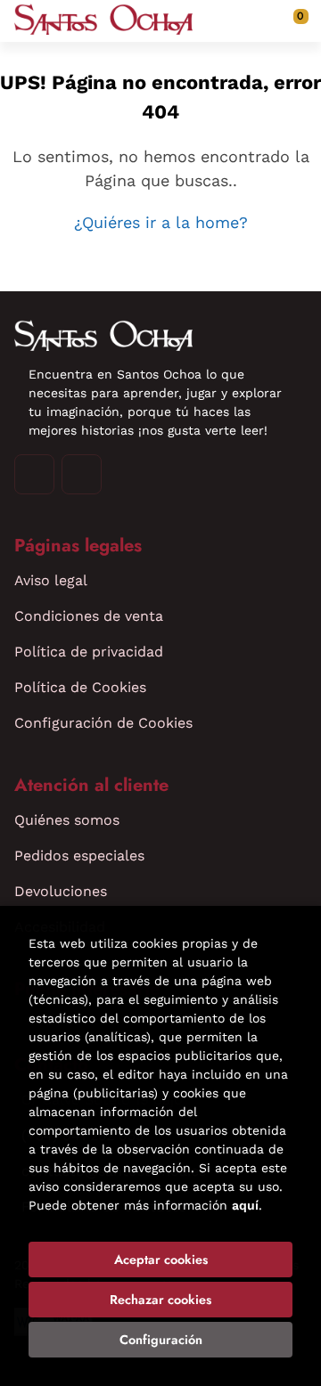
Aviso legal (50, 580)
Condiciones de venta (88, 615)
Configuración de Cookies (103, 722)
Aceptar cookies (161, 1259)
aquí (245, 1205)
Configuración (160, 1340)
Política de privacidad (88, 651)
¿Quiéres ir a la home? (161, 222)
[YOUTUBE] (82, 474)
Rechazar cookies (160, 1300)
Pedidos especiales (79, 855)
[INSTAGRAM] (34, 474)
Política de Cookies (80, 687)
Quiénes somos (66, 819)
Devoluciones (60, 891)
